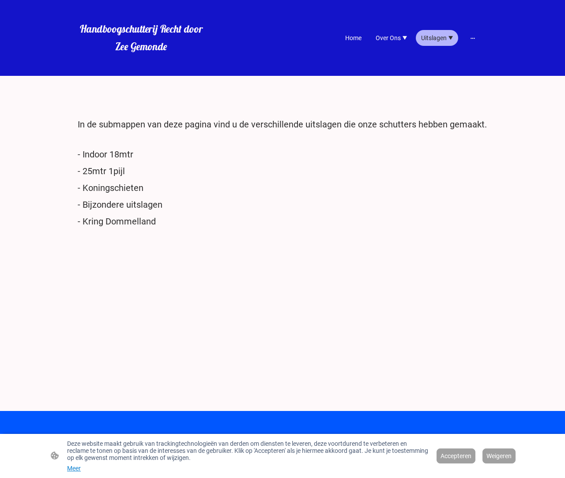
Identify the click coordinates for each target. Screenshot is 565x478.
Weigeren (499, 455)
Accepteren (456, 455)
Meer (74, 468)
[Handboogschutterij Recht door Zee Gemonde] (141, 63)
